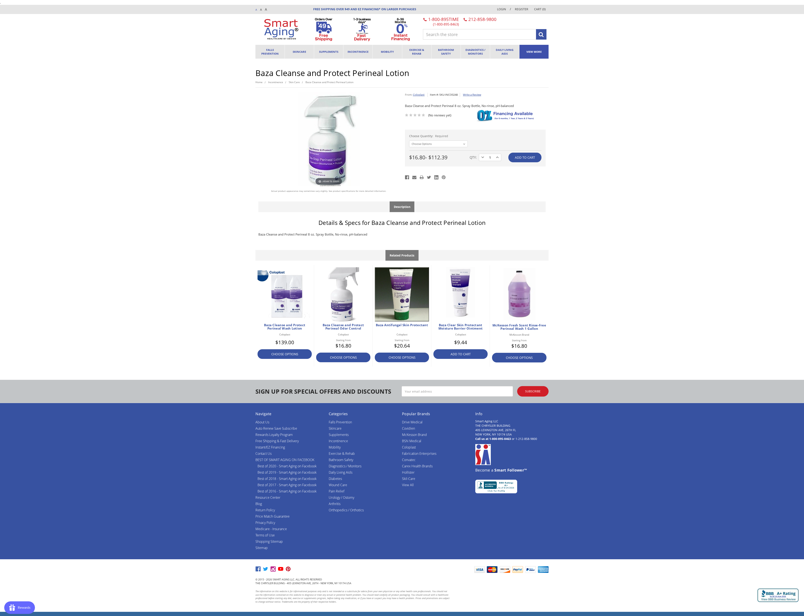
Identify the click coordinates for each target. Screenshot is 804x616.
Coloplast (409, 447)
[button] (461, 569)
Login (501, 9)
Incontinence (358, 52)
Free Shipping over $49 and (335, 9)
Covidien (408, 428)
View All (408, 485)
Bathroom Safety (446, 51)
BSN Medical (411, 441)
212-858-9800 (481, 19)
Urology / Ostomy (341, 497)
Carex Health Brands (417, 466)
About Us (262, 422)
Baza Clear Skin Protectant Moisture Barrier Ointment (460, 326)
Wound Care (338, 485)
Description (402, 207)
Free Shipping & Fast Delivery (277, 441)
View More (534, 52)
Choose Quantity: (428, 136)
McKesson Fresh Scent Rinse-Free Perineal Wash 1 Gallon (519, 327)
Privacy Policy (265, 522)
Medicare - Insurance (271, 529)
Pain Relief (336, 491)
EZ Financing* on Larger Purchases (386, 9)
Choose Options (284, 354)
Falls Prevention (270, 51)
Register (521, 9)
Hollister (408, 472)
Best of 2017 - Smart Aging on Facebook (287, 485)
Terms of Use (265, 535)
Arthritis (334, 503)
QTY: (473, 157)
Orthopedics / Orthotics (346, 510)
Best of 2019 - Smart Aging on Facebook (287, 472)
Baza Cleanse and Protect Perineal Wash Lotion (284, 326)
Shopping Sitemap (269, 541)
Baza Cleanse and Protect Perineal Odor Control (343, 326)
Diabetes (335, 478)
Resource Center (267, 497)
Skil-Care (408, 478)
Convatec (409, 459)
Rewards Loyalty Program (274, 434)
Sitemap (261, 547)
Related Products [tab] (402, 255)
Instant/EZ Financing (270, 447)
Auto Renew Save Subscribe (276, 428)
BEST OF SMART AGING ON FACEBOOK (284, 459)
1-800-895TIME (443, 21)
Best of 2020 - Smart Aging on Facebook (287, 466)
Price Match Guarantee (272, 516)
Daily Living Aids (504, 51)
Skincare (299, 52)
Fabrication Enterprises (419, 453)
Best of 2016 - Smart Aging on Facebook (287, 491)
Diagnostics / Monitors (475, 51)
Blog (258, 503)
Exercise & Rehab (416, 51)
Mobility (387, 52)
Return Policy (265, 510)
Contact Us (263, 453)
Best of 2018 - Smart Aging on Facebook (287, 478)
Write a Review (472, 95)
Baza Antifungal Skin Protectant (402, 325)
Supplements (328, 52)
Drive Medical (412, 422)
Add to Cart (461, 354)
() (540, 9)
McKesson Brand (414, 434)
